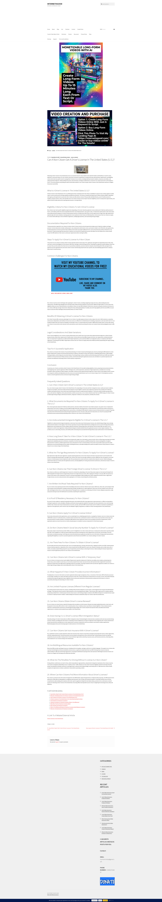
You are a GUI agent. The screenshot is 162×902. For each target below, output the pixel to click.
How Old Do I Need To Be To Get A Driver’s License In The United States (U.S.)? (67, 694)
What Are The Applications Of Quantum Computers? (61, 708)
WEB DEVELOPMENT (106, 778)
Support (55, 39)
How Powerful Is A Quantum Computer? (59, 700)
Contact (73, 29)
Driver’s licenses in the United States (55, 718)
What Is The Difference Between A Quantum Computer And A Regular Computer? (67, 707)
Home (48, 29)
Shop (90, 34)
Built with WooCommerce (53, 894)
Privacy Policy (84, 34)
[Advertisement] (81, 17)
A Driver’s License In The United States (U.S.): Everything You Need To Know (66, 699)
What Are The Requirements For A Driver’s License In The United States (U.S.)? (67, 695)
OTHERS (53, 150)
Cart (62, 29)
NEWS (103, 771)
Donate (70, 34)
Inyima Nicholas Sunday (65, 157)
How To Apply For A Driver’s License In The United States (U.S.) (63, 697)
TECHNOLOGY (105, 776)
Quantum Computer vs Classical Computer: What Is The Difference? (64, 702)
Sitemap (49, 39)
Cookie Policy (80, 29)
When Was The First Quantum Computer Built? (60, 703)
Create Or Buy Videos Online (53, 34)
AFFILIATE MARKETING (107, 766)
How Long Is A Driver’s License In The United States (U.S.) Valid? (99, 728)
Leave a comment (74, 157)
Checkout (67, 29)
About (53, 29)
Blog (58, 29)
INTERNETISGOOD (54, 4)
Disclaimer (64, 34)
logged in (57, 742)
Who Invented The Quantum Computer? (59, 705)
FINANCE (104, 769)
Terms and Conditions (63, 39)
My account (76, 34)
